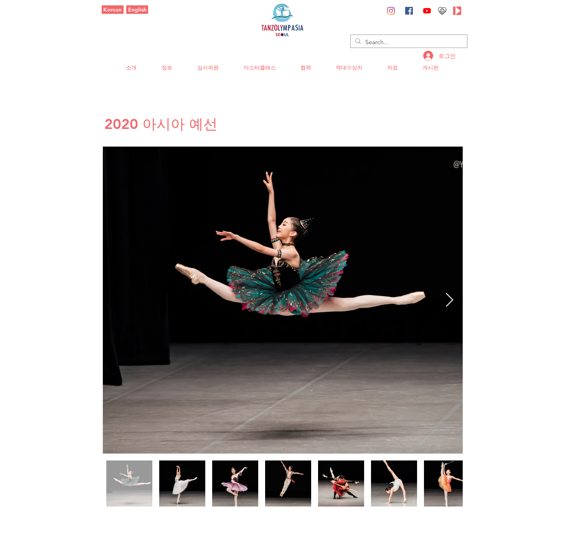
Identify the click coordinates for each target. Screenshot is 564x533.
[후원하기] (442, 10)
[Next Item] (449, 300)
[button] (131, 68)
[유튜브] (427, 11)
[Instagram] (391, 11)
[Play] (457, 11)
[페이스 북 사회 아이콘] (409, 11)
